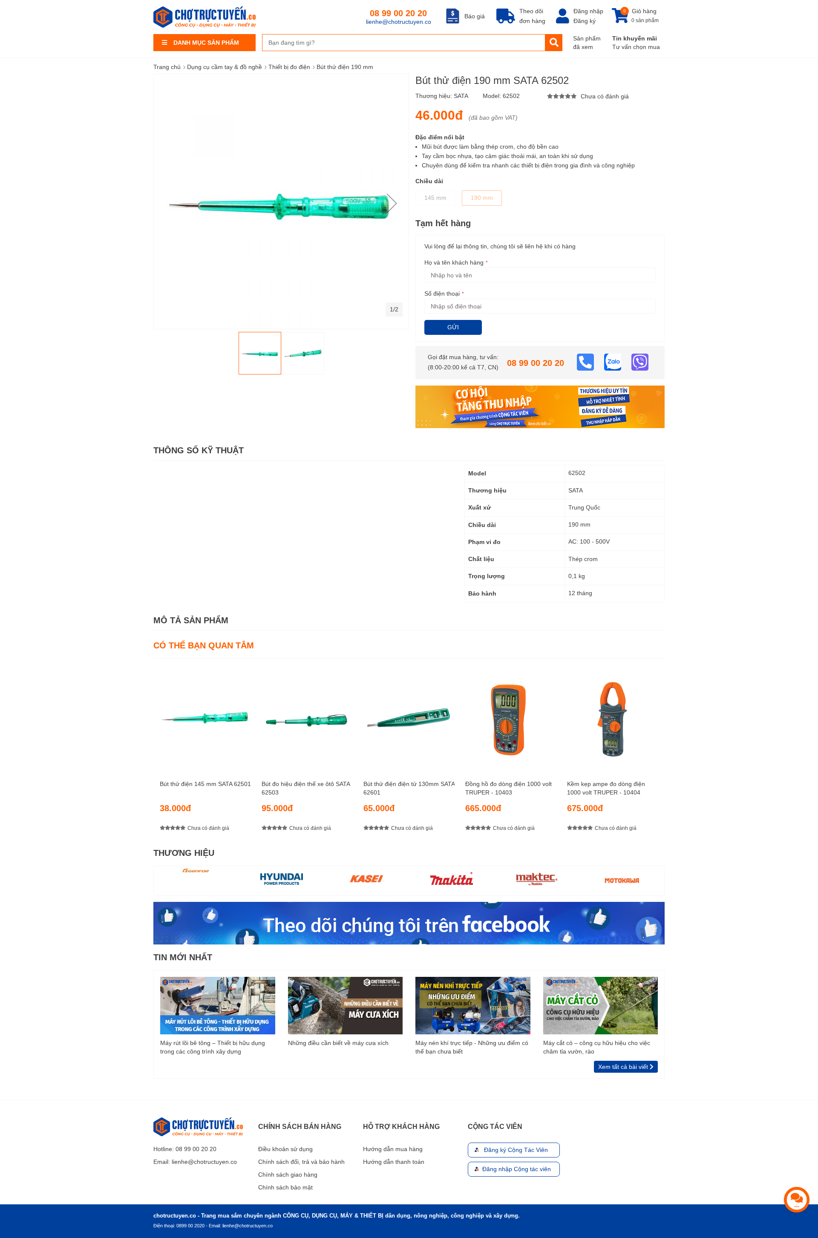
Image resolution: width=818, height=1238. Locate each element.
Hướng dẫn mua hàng (393, 1149)
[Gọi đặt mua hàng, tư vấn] (586, 361)
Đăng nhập (588, 11)
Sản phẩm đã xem (587, 42)
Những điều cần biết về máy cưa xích (338, 1042)
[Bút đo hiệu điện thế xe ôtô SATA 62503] (307, 716)
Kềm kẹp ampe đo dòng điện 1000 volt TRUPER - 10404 (606, 788)
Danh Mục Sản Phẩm (206, 42)
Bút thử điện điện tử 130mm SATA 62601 (409, 788)
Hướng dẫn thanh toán (393, 1161)
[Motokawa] (621, 880)
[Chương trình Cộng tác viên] (540, 406)
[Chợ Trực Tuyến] (409, 922)
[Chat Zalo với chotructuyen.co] (613, 361)
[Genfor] (196, 870)
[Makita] (451, 878)
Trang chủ (167, 66)
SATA (461, 95)
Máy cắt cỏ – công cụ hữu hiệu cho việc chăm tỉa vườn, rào (596, 1047)
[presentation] (658, 752)
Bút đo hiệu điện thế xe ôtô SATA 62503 (306, 788)
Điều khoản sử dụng (285, 1149)
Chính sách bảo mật (285, 1187)
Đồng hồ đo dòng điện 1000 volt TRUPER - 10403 (508, 788)
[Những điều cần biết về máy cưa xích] (345, 1005)
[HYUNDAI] (281, 878)
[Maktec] (537, 878)
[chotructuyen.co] (204, 17)
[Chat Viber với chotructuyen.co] (640, 361)
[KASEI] (366, 878)
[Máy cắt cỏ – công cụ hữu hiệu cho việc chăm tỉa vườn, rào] (600, 1005)
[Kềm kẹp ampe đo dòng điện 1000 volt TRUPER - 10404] (612, 716)
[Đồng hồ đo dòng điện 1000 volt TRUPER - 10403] (511, 716)
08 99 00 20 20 (398, 13)
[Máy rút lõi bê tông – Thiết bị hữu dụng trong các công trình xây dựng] (217, 1005)
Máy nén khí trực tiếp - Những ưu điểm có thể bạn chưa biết (471, 1047)
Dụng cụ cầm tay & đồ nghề (224, 66)
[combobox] (403, 42)
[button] (392, 203)
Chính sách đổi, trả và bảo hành (301, 1161)
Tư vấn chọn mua (636, 46)
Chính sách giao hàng (287, 1174)
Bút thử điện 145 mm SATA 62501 (205, 783)
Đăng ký (584, 20)
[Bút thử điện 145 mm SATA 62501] (205, 716)
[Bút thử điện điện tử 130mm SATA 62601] (409, 716)
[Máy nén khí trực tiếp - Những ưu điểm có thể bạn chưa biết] (472, 1005)
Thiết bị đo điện (289, 66)
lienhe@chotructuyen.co (398, 21)
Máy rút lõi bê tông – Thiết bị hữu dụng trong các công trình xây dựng (212, 1047)
